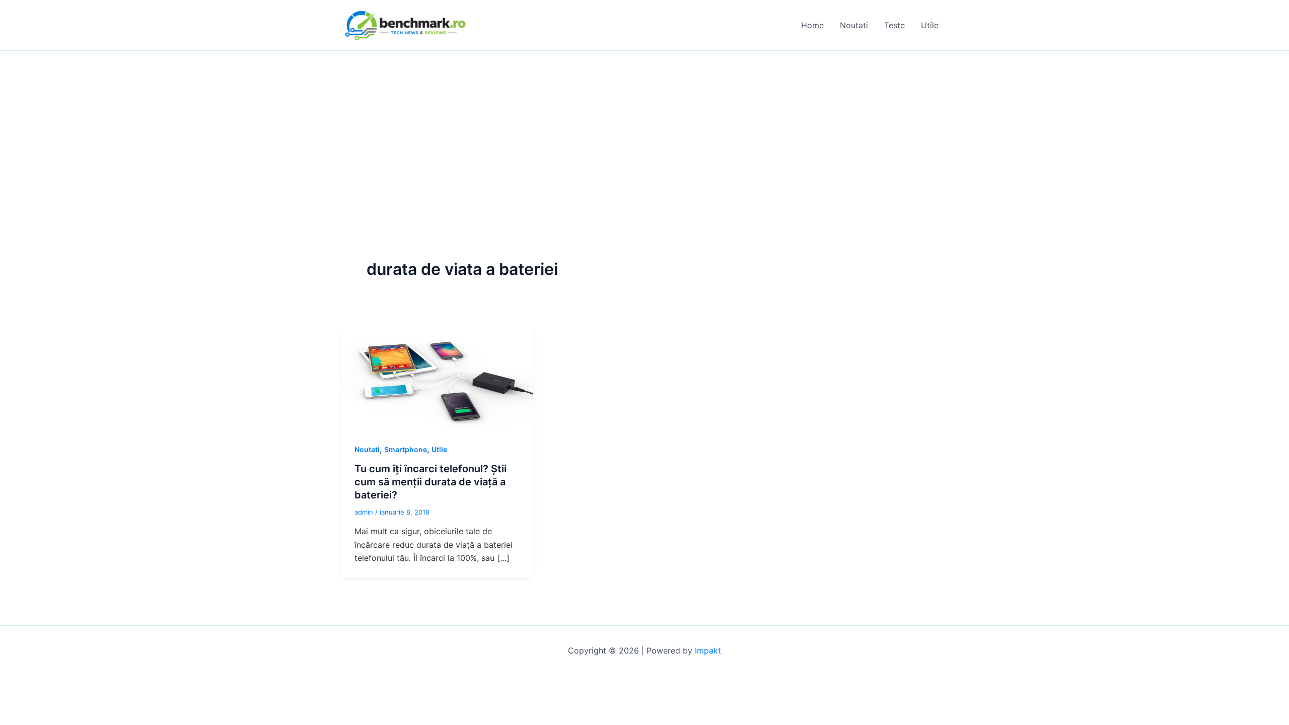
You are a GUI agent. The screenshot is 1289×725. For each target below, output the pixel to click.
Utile (930, 25)
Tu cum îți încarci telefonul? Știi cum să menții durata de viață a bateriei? (430, 482)
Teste (894, 25)
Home (812, 25)
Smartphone (405, 449)
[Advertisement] (644, 126)
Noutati (854, 25)
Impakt (708, 650)
